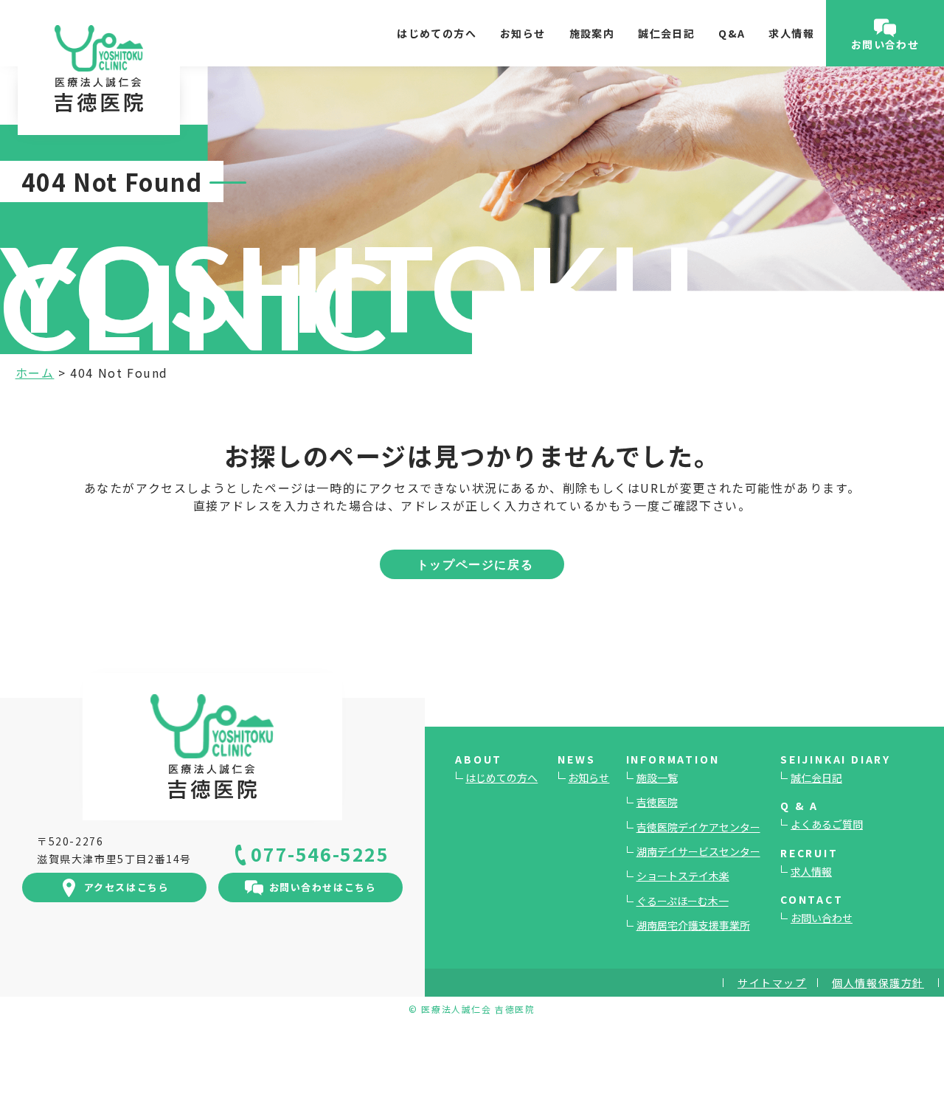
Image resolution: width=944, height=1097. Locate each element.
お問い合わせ (822, 917)
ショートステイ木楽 (682, 875)
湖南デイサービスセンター (698, 851)
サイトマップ (772, 982)
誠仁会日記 (666, 33)
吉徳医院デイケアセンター (698, 827)
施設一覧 (657, 777)
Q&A (731, 33)
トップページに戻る (475, 564)
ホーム (35, 372)
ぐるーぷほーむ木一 (682, 900)
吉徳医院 (657, 802)
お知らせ (523, 33)
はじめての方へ (436, 33)
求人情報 (791, 33)
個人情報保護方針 (878, 982)
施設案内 (592, 33)
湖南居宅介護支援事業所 (693, 925)
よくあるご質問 (827, 824)
